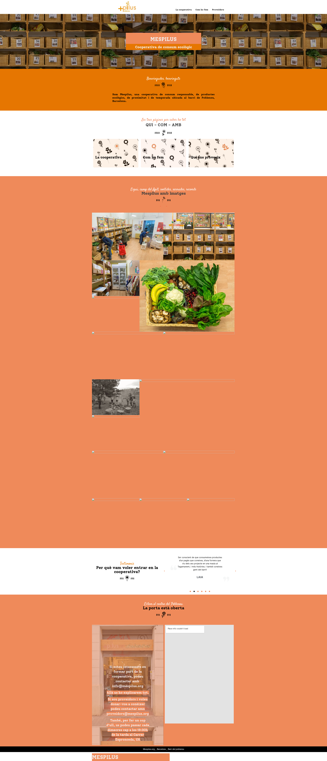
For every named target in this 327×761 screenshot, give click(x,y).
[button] (164, 571)
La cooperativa (184, 9)
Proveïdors (218, 9)
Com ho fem (201, 9)
